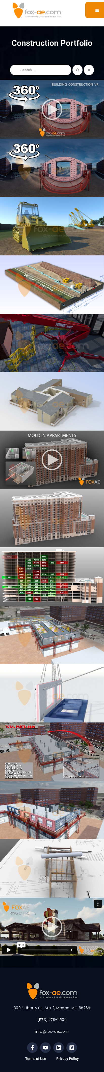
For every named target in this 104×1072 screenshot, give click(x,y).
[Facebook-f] (32, 1047)
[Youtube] (45, 1047)
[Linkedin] (58, 1047)
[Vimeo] (71, 1047)
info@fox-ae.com (52, 1031)
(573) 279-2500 (52, 1019)
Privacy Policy (67, 1059)
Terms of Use (35, 1059)
